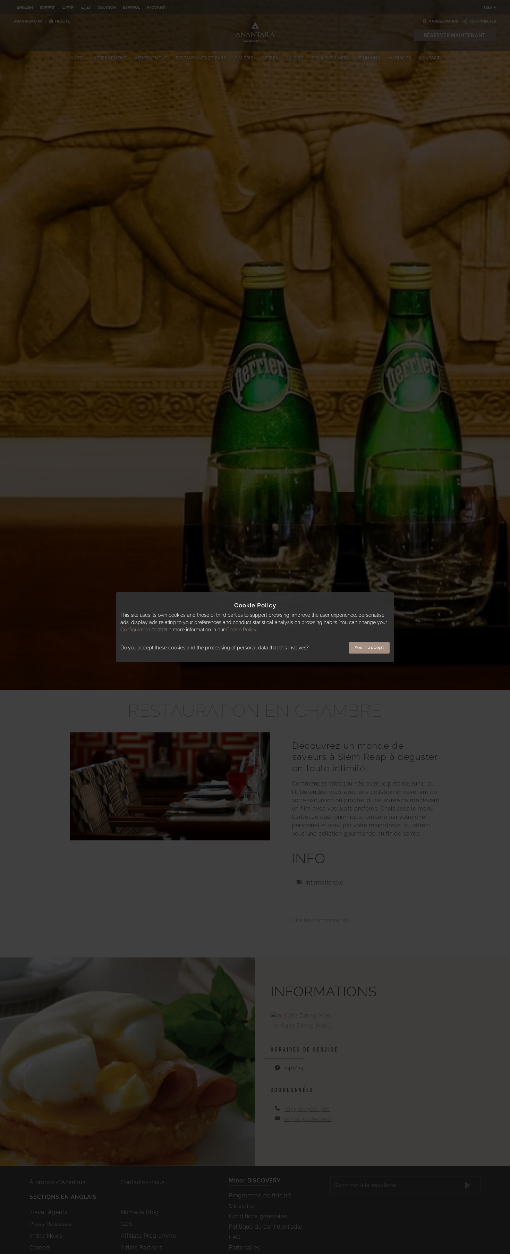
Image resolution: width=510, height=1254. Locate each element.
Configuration (135, 629)
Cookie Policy (241, 629)
